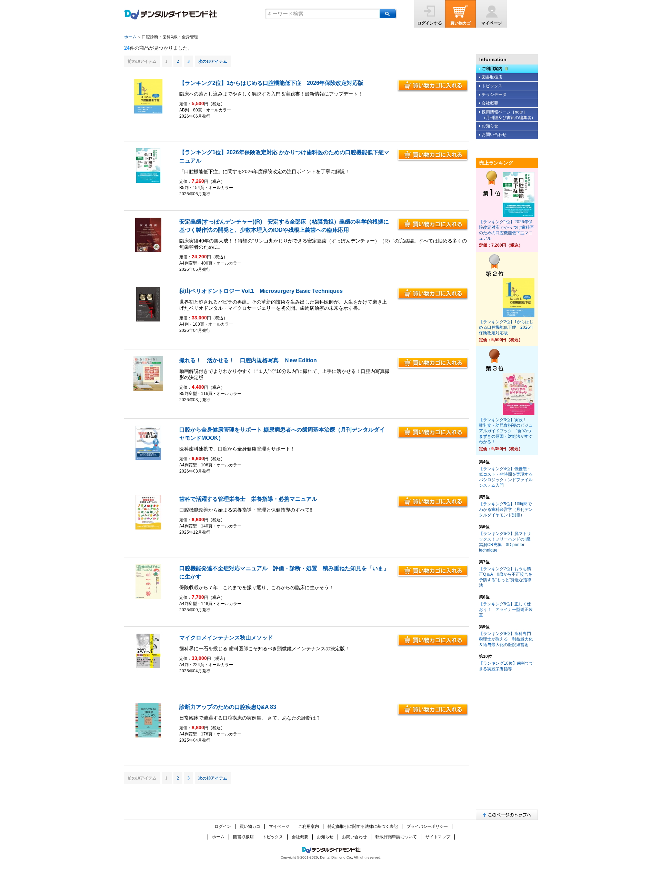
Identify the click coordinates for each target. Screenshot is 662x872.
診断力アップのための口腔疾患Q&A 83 (227, 707)
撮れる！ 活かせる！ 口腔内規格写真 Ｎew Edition (248, 360)
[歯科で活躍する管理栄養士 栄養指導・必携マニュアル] (148, 528)
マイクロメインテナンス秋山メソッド (226, 638)
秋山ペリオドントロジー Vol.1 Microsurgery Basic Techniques (261, 291)
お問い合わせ (494, 134)
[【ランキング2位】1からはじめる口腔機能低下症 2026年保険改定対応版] (148, 112)
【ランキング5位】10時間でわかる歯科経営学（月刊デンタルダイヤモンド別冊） (506, 509)
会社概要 (490, 103)
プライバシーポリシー (427, 826)
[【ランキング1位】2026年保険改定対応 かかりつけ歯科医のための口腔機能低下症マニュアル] (148, 181)
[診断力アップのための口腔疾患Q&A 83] (148, 736)
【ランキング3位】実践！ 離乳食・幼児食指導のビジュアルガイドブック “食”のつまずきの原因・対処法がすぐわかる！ (506, 430)
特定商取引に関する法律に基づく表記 (363, 826)
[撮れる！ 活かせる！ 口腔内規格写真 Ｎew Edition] (148, 389)
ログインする (429, 23)
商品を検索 (387, 14)
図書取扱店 (492, 77)
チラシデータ (494, 94)
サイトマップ (437, 836)
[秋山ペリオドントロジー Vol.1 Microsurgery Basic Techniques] (148, 320)
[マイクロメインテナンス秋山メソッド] (148, 666)
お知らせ (490, 125)
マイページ (491, 23)
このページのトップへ (507, 815)
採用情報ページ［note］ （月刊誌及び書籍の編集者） (508, 115)
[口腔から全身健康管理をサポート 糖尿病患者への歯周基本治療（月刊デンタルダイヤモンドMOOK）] (148, 458)
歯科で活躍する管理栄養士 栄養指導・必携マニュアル (248, 499)
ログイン (222, 826)
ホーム (130, 36)
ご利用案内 (492, 68)
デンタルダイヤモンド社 (170, 14)
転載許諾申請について (396, 836)
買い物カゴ (460, 23)
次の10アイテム (212, 61)
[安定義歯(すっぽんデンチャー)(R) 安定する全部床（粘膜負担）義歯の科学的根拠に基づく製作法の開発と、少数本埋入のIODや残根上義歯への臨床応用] (148, 250)
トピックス (492, 85)
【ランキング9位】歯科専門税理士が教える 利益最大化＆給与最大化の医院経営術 (506, 639)
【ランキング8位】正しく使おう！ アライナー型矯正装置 (506, 609)
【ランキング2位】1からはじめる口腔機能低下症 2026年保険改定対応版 (271, 83)
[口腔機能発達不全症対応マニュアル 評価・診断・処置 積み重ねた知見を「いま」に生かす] (148, 597)
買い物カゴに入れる (433, 86)
